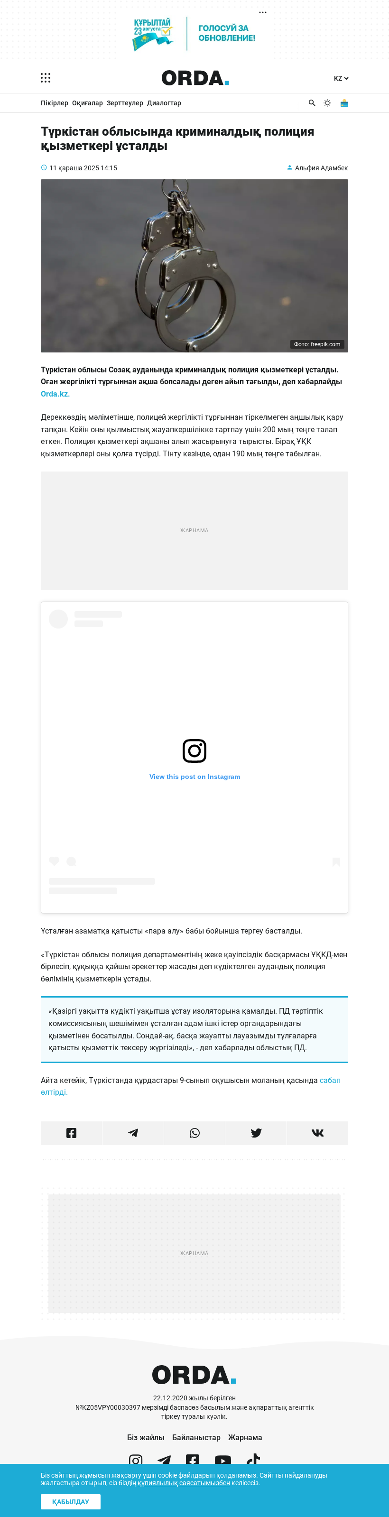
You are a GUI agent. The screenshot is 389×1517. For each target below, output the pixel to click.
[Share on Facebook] (71, 1133)
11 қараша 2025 (74, 168)
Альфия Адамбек (321, 168)
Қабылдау (70, 1502)
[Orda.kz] (194, 1389)
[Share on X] (256, 1133)
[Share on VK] (317, 1133)
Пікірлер (54, 103)
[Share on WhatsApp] (194, 1133)
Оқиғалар (87, 103)
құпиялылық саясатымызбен (184, 1483)
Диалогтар (164, 103)
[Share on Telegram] (133, 1133)
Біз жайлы (146, 1437)
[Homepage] (195, 77)
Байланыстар (196, 1437)
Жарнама (245, 1437)
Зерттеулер (125, 103)
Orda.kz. (56, 393)
